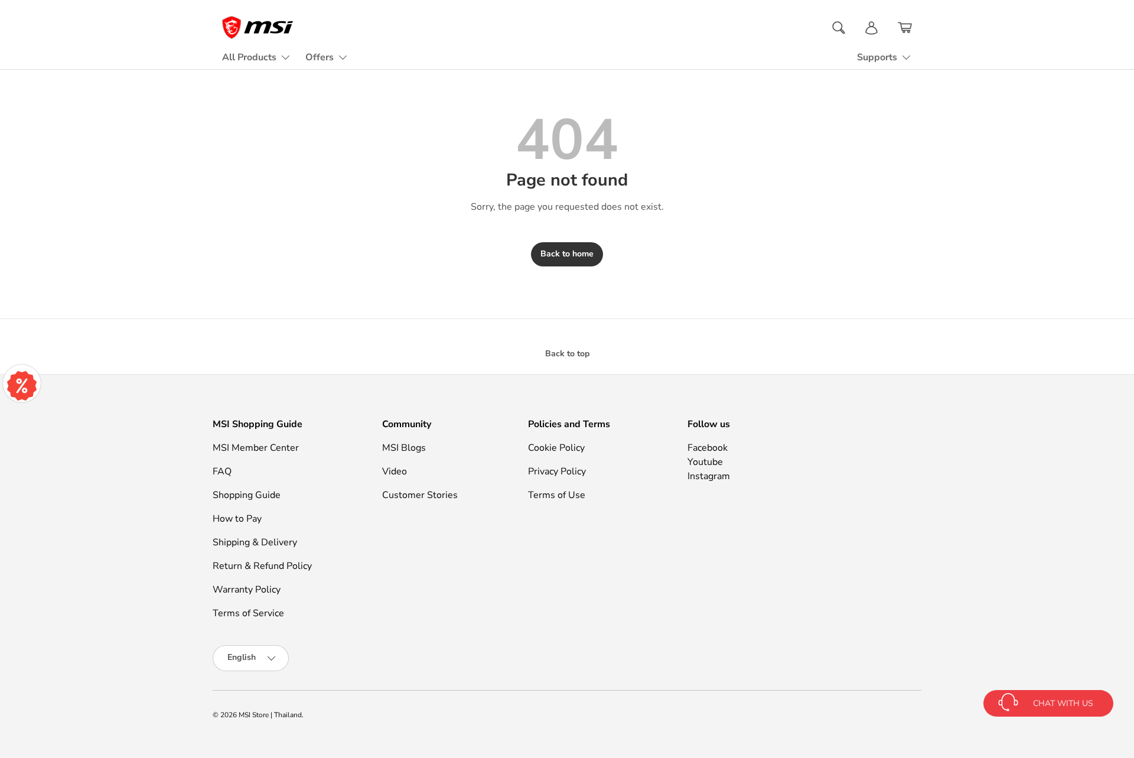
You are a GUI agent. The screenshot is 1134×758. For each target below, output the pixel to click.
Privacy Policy (557, 471)
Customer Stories (420, 495)
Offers (319, 57)
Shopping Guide (247, 495)
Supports (877, 57)
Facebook (707, 447)
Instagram (708, 476)
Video (394, 471)
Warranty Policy (247, 589)
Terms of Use (556, 495)
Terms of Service (248, 613)
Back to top (567, 353)
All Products (249, 57)
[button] (905, 28)
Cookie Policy (556, 447)
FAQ (222, 471)
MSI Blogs (404, 447)
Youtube (705, 462)
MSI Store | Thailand (270, 715)
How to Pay (237, 518)
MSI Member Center (256, 447)
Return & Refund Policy (262, 565)
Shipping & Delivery (255, 542)
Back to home (567, 253)
